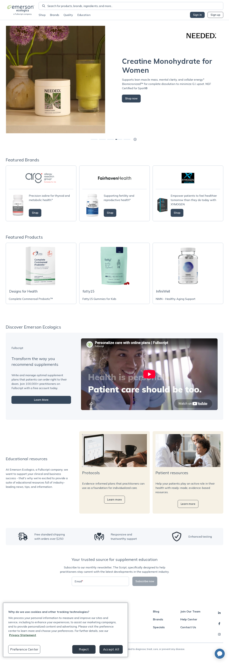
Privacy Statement (22, 635)
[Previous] (5, 79)
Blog (156, 611)
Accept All (111, 649)
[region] (65, 629)
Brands (54, 15)
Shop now (131, 98)
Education (84, 15)
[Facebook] (219, 624)
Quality (68, 15)
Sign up (215, 14)
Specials (159, 627)
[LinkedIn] (219, 613)
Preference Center (24, 649)
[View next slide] (94, 139)
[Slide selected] (118, 139)
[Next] (223, 79)
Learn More (41, 399)
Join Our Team (190, 611)
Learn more (114, 499)
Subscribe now (144, 581)
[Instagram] (219, 634)
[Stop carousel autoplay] (135, 139)
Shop (42, 15)
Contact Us (188, 627)
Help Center (188, 619)
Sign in (197, 14)
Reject (84, 649)
